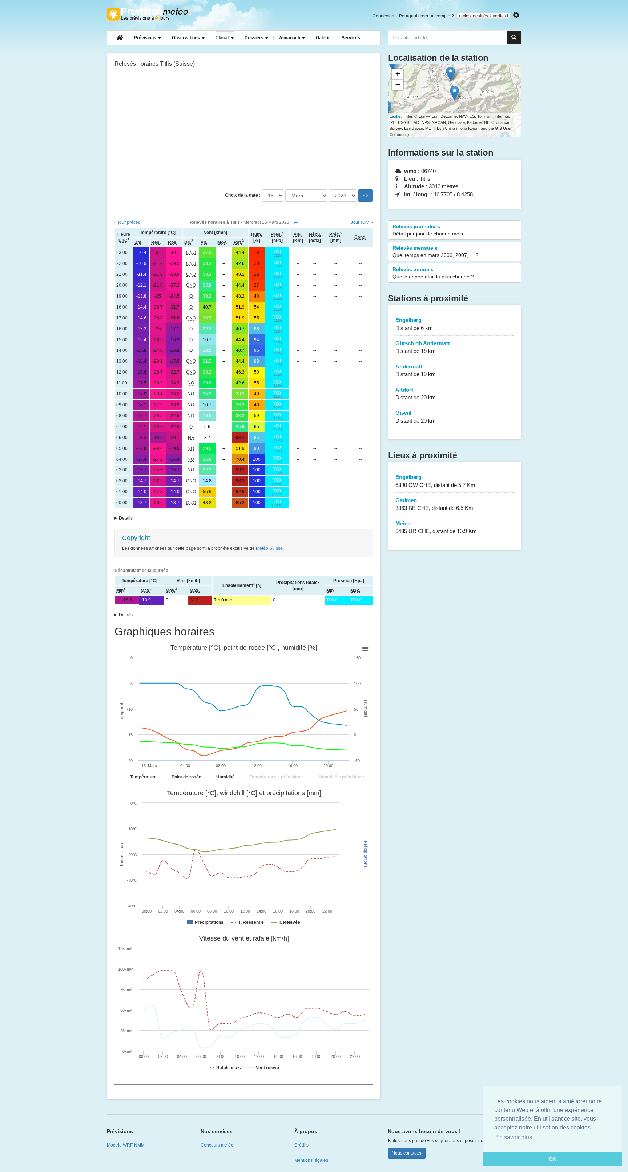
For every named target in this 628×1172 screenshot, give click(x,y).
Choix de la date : (243, 195)
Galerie (323, 38)
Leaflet (396, 116)
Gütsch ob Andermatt (422, 347)
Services (351, 38)
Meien (436, 527)
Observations (186, 38)
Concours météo (217, 1145)
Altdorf (415, 393)
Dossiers (255, 38)
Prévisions (145, 38)
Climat (223, 38)
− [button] (397, 84)
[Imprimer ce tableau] (296, 222)
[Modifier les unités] (516, 15)
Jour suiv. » (362, 222)
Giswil (415, 416)
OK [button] (552, 1159)
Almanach (290, 38)
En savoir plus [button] (513, 1137)
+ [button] (397, 73)
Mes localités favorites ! (485, 16)
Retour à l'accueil (149, 14)
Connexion (383, 16)
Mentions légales (311, 1160)
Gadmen (434, 504)
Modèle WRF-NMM (126, 1145)
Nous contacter (407, 1153)
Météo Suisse (269, 548)
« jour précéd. (128, 222)
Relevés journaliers (427, 230)
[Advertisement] (243, 131)
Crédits (301, 1145)
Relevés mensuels (435, 251)
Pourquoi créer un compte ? (426, 16)
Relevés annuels (433, 272)
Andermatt (415, 370)
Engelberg (414, 324)
